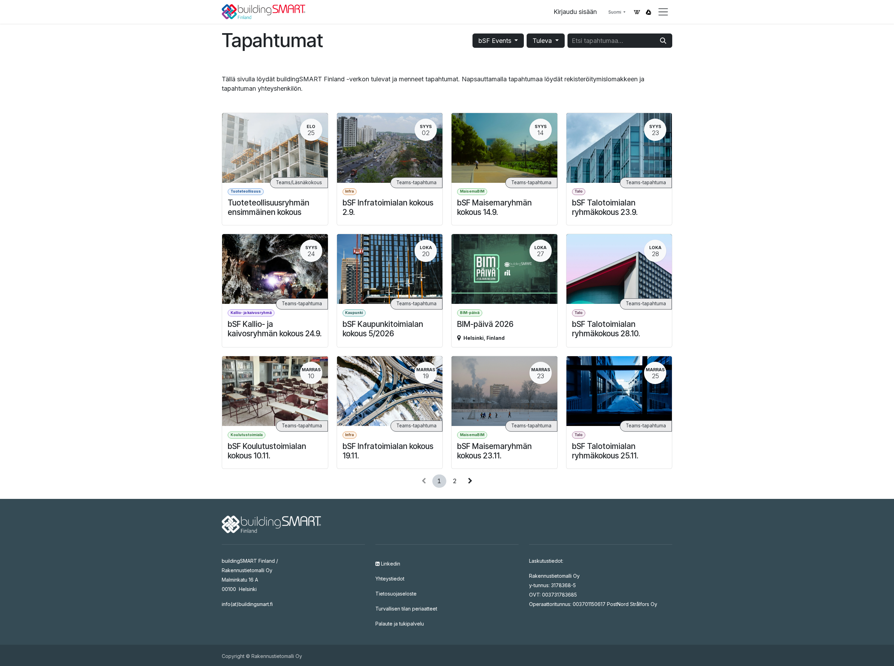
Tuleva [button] (543, 40)
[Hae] (663, 40)
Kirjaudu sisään (575, 11)
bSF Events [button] (495, 40)
